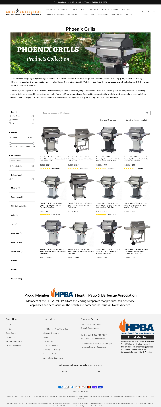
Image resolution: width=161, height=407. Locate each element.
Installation (15, 233)
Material (14, 188)
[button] (52, 9)
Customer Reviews (51, 325)
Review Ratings (16, 279)
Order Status (11, 333)
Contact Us (10, 337)
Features (14, 261)
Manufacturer (16, 156)
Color (13, 215)
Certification (15, 252)
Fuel (12, 112)
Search (8, 325)
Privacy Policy (48, 341)
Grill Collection (83, 391)
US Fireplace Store (13, 346)
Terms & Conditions (51, 346)
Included (14, 270)
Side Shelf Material (18, 206)
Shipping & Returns (51, 333)
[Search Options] (148, 113)
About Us (47, 337)
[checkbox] (22, 116)
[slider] (10, 143)
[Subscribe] (99, 371)
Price (14, 132)
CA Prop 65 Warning (51, 350)
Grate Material (16, 197)
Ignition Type (16, 175)
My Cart (9, 329)
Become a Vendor (50, 354)
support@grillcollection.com (93, 338)
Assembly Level (16, 242)
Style (13, 224)
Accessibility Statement (53, 358)
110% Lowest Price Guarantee (55, 329)
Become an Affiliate (14, 341)
